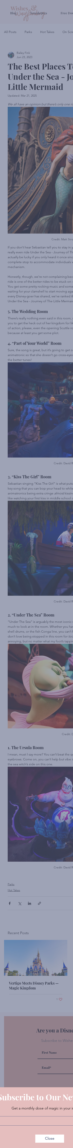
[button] (49, 1139)
